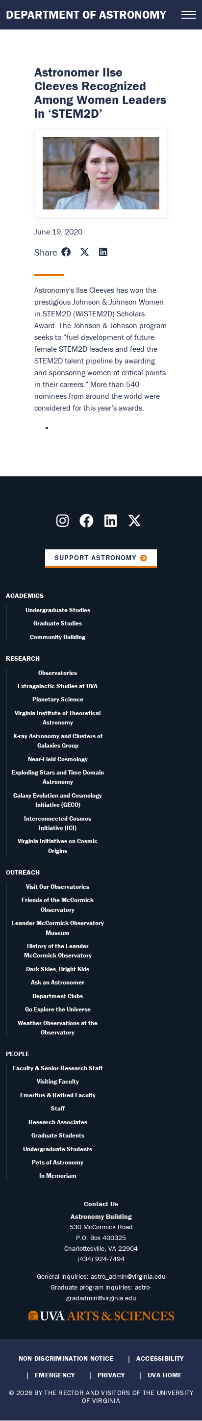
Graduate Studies (57, 623)
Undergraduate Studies (57, 610)
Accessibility (160, 1358)
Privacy (111, 1375)
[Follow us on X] (136, 523)
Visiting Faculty (58, 1081)
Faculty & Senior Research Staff (57, 1068)
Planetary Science (57, 699)
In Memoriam (57, 1175)
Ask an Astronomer (57, 982)
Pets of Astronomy (57, 1162)
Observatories (57, 673)
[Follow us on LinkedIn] (112, 523)
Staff (58, 1108)
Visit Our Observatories (57, 886)
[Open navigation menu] (188, 15)
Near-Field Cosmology (58, 759)
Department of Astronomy (86, 14)
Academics (25, 595)
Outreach (23, 872)
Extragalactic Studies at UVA (58, 686)
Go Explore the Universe (58, 1009)
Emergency (55, 1375)
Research (23, 658)
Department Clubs (57, 996)
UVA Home (165, 1375)
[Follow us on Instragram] (64, 523)
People (17, 1053)
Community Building (57, 637)
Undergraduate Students (57, 1149)
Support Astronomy (95, 557)
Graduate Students (57, 1135)
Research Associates (57, 1122)
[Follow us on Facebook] (88, 523)
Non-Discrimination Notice (66, 1358)
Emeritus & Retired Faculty (58, 1095)
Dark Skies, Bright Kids (57, 969)
